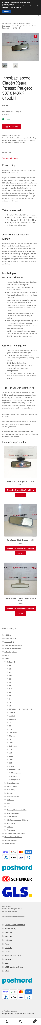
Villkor (7, 971)
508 (10, 702)
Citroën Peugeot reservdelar (15, 925)
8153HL (16, 142)
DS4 (10, 763)
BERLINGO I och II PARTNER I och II (21, 709)
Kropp (11, 23)
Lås (8, 807)
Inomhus (14, 776)
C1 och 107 (13, 719)
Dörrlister (10, 793)
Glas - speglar (16, 773)
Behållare (7, 635)
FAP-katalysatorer (10, 652)
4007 (10, 689)
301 (10, 679)
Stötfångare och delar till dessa (17, 820)
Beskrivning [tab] (6, 152)
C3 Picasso (13, 732)
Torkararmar (11, 830)
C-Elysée (12, 716)
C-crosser (12, 712)
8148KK (10, 142)
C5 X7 (11, 756)
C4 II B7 (11, 743)
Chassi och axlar (10, 638)
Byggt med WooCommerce (24, 1013)
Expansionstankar (13, 796)
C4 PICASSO (13, 746)
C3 (10, 726)
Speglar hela (6, 26)
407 (10, 696)
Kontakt (7, 944)
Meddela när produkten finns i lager (20, 490)
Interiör (29, 138)
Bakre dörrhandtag (13, 783)
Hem (6, 23)
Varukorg (31, 1019)
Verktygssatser (9, 844)
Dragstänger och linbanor (13, 645)
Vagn (7, 963)
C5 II (10, 753)
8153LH (22, 142)
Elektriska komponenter (12, 649)
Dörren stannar (12, 786)
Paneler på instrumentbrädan (16, 810)
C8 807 (11, 759)
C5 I (10, 749)
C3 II (10, 729)
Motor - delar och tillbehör (13, 837)
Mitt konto (8, 948)
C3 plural (12, 736)
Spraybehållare (12, 817)
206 (10, 669)
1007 (10, 665)
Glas (8, 803)
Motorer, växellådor (11, 840)
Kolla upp (8, 940)
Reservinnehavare (13, 813)
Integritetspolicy (10, 928)
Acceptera (6, 11)
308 (10, 685)
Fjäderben (10, 800)
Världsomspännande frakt (14, 967)
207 (10, 672)
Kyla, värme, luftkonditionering (14, 833)
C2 (10, 722)
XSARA (11, 766)
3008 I (11, 675)
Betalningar (9, 932)
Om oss (7, 951)
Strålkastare (11, 823)
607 (10, 706)
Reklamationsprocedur (13, 955)
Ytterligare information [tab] (10, 158)
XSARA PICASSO (28, 23)
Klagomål (8, 936)
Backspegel (18, 23)
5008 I (11, 699)
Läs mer (21, 495)
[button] (35, 36)
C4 (10, 739)
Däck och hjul (9, 642)
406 (10, 692)
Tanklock (10, 827)
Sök (20, 1021)
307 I (10, 682)
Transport (8, 959)
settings (18, 8)
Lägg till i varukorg (11, 126)
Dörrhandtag (11, 790)
